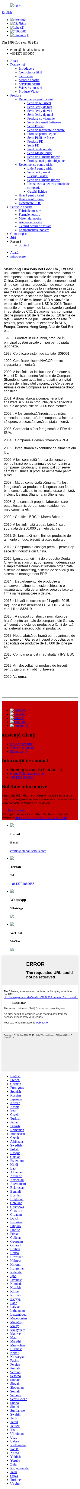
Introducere (26, 68)
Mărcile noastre (29, 80)
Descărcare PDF (30, 203)
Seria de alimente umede (43, 157)
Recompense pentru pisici (36, 164)
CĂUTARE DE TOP (52, 818)
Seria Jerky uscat (38, 172)
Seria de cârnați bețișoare (44, 122)
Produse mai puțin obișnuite (46, 161)
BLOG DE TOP (26, 818)
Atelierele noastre (30, 222)
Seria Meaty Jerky (39, 153)
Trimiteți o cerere (13, 810)
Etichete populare (22, 748)
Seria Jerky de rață (39, 107)
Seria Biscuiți (36, 126)
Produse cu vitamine (41, 118)
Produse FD (35, 141)
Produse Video (29, 91)
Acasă (14, 61)
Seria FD (33, 145)
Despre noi (17, 64)
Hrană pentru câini (31, 195)
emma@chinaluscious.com (28, 773)
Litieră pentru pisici (40, 168)
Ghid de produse (21, 744)
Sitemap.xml (18, 751)
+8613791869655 (22, 777)
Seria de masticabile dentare (46, 130)
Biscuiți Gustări (37, 176)
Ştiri (13, 237)
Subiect (24, 245)
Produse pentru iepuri (41, 134)
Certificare (26, 76)
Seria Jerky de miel (40, 114)
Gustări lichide (37, 191)
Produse (15, 95)
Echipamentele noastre (34, 230)
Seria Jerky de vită (39, 111)
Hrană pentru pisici (31, 199)
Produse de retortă (39, 149)
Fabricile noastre (21, 207)
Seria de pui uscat (39, 103)
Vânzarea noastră (30, 87)
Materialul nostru (30, 218)
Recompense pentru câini (36, 99)
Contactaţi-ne (19, 234)
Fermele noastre (29, 214)
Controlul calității (30, 72)
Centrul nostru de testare (35, 226)
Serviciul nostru (29, 84)
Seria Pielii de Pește (40, 137)
